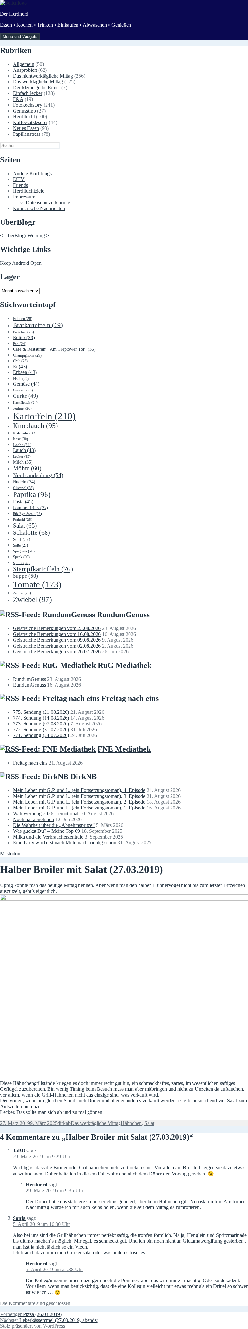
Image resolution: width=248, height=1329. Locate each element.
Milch (23, 462)
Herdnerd (36, 1184)
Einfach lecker (27, 93)
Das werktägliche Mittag (38, 81)
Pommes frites (30, 507)
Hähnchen (131, 1123)
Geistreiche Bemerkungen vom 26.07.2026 (57, 651)
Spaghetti (24, 551)
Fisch (21, 378)
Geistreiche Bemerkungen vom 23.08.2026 (57, 628)
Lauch (24, 450)
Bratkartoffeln (38, 324)
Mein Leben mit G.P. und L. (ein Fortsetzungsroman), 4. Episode (79, 790)
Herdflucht (24, 116)
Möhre (27, 468)
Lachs (22, 445)
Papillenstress (26, 134)
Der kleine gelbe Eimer (36, 87)
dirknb (64, 1123)
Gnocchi (23, 390)
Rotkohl (22, 519)
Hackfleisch (25, 402)
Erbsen (25, 372)
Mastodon (10, 853)
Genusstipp (24, 110)
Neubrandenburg (38, 475)
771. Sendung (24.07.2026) (41, 735)
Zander (22, 593)
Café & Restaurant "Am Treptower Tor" (54, 349)
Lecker (22, 456)
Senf (21, 539)
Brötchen (23, 332)
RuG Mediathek (124, 665)
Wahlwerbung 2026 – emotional (45, 813)
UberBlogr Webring (24, 235)
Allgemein (23, 64)
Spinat (21, 563)
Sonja (19, 1218)
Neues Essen (26, 128)
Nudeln (24, 481)
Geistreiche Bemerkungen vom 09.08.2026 (57, 640)
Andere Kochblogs (32, 173)
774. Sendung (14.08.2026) (41, 718)
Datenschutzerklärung (48, 202)
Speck (21, 557)
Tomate (37, 584)
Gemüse (26, 384)
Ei (20, 366)
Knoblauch (35, 426)
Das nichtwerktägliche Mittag (43, 76)
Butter (24, 337)
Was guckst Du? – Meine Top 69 (46, 831)
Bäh (19, 344)
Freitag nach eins (130, 698)
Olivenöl (23, 488)
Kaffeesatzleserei (30, 122)
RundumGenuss (123, 614)
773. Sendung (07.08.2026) (41, 723)
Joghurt (22, 408)
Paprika (32, 494)
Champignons (27, 355)
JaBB (19, 1150)
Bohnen (22, 318)
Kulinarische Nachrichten (39, 208)
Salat (25, 525)
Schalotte (31, 532)
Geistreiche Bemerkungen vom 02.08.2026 (57, 645)
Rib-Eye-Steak (27, 514)
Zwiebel (32, 599)
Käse (20, 439)
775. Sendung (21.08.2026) (41, 712)
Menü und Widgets (20, 36)
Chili (20, 361)
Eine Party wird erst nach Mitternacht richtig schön (64, 842)
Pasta (23, 501)
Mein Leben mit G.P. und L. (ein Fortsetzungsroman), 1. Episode (79, 807)
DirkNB (83, 776)
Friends (20, 185)
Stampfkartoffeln (43, 569)
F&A (18, 99)
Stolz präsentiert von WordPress (32, 1326)
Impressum (24, 196)
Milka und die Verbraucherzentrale (48, 837)
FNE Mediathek (124, 749)
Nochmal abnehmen (33, 819)
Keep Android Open (21, 263)
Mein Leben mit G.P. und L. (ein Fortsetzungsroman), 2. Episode (79, 802)
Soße (20, 545)
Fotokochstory (27, 105)
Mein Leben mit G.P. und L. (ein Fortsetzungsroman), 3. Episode (79, 796)
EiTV (19, 179)
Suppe (25, 576)
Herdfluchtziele (28, 191)
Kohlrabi (24, 433)
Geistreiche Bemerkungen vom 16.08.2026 (57, 634)
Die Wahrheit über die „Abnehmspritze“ (54, 825)
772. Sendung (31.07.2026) (41, 729)
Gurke (25, 396)
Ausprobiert (25, 70)
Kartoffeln (44, 416)
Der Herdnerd (14, 13)
